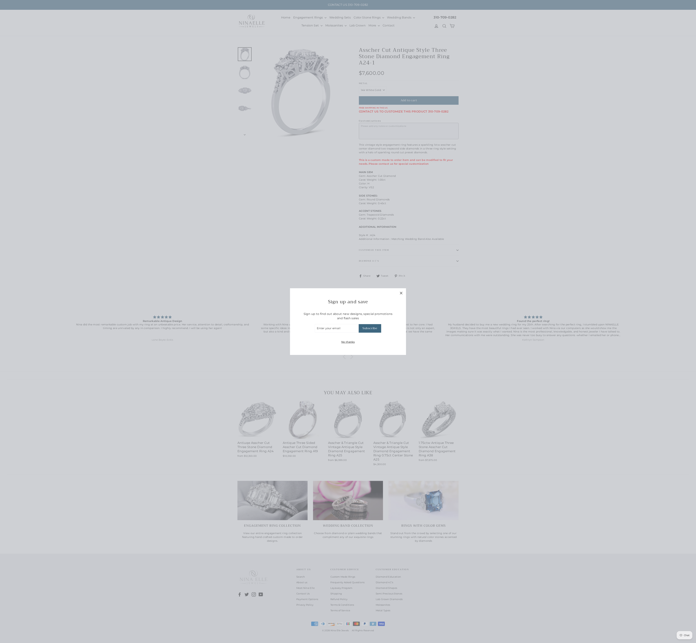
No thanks (348, 341)
